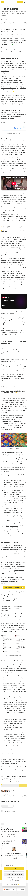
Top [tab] (3, 824)
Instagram (5, 762)
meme (10, 202)
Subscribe (19, 2)
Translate (4, 6)
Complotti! (16, 665)
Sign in (25, 2)
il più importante (13, 373)
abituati (12, 118)
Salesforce (17, 247)
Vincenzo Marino (5, 17)
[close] (24, 847)
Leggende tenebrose (11, 377)
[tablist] (7, 806)
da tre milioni (13, 490)
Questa (6, 490)
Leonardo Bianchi (13, 661)
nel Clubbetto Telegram (8, 764)
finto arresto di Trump (12, 631)
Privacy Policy (16, 880)
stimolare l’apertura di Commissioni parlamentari (11, 87)
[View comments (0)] (8, 22)
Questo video (7, 480)
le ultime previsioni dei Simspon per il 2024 (14, 508)
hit (8, 490)
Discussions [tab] (12, 824)
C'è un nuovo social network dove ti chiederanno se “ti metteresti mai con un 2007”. (10, 832)
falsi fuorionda (10, 164)
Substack (7, 893)
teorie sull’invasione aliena (15, 716)
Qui (2, 782)
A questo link (4, 390)
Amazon (11, 771)
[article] (14, 832)
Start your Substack (10, 889)
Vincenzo (7, 29)
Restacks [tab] (11, 806)
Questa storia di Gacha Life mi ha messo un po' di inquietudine (10, 841)
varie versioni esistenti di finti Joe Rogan (11, 598)
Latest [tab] (6, 824)
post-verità (15, 97)
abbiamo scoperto (9, 63)
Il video (6, 515)
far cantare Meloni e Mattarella (17, 166)
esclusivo (10, 515)
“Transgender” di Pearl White (9, 423)
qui (21, 41)
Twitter (11, 762)
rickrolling (22, 202)
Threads (24, 762)
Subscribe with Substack (15, 874)
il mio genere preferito (12, 526)
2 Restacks (18, 790)
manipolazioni (5, 71)
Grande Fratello (20, 203)
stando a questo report (18, 566)
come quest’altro (19, 570)
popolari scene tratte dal (9, 203)
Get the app (21, 889)
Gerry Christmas (20, 220)
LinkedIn (17, 762)
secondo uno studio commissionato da (12, 246)
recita (20, 211)
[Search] (25, 824)
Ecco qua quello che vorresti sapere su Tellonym (9, 828)
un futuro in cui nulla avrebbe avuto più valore (13, 99)
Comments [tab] (4, 806)
